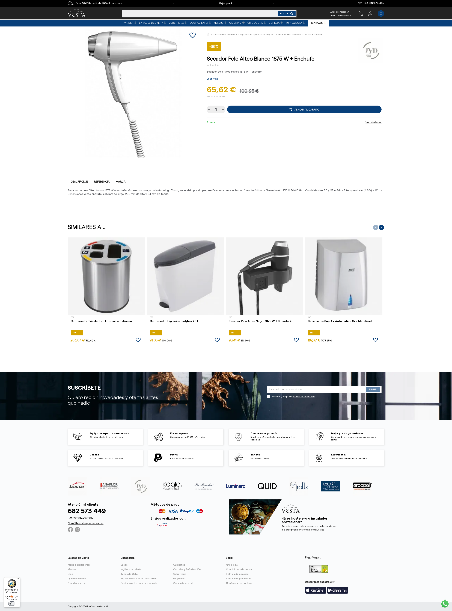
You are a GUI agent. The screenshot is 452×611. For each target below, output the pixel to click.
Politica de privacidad (238, 578)
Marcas (72, 569)
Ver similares (373, 122)
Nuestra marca (76, 583)
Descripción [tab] (79, 181)
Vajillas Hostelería (131, 569)
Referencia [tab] (102, 181)
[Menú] (18, 579)
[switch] (11, 603)
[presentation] (173, 3)
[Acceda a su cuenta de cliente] (370, 13)
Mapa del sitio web (79, 565)
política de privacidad (304, 397)
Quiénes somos (77, 578)
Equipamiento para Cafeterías (138, 578)
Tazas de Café (129, 574)
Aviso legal (232, 565)
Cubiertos (179, 565)
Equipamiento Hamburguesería (139, 583)
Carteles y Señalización (187, 569)
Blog (70, 574)
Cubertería (179, 574)
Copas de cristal (182, 583)
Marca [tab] (121, 181)
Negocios (179, 578)
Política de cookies (237, 574)
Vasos (124, 565)
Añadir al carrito (307, 109)
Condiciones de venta (239, 569)
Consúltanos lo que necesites (85, 523)
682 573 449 (87, 511)
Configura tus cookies (239, 583)
